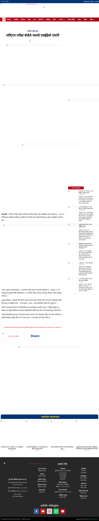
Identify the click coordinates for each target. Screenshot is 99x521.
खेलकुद (48, 19)
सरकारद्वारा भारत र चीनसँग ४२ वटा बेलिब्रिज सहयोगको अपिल (12, 447)
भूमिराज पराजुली (42, 486)
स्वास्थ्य (23, 19)
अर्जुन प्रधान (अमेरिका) (63, 484)
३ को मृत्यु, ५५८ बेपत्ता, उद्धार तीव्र (86, 263)
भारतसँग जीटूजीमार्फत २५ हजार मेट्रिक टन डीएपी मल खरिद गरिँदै (37, 447)
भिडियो (85, 19)
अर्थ (34, 19)
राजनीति (16, 19)
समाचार (9, 19)
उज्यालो (61, 19)
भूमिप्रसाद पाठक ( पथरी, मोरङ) (63, 471)
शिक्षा (29, 19)
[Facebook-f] (36, 511)
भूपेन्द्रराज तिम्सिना (42, 481)
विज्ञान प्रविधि (71, 19)
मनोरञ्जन (40, 19)
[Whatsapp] (56, 511)
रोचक (79, 19)
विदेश (54, 19)
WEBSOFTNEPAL (93, 519)
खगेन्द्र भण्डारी (42, 476)
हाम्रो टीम (62, 463)
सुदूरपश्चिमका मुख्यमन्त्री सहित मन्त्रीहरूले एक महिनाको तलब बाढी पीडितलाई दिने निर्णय (86, 245)
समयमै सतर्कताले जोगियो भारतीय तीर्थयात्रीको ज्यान (62, 447)
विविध (91, 19)
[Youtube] (43, 511)
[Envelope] (62, 511)
